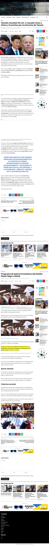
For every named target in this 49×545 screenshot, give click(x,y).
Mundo (2, 20)
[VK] (19, 195)
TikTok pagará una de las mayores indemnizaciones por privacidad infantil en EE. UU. (30, 255)
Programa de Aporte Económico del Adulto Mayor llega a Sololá (9, 201)
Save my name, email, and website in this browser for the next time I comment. (18, 235)
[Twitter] (37, 1)
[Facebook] (35, 1)
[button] (46, 17)
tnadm (6, 31)
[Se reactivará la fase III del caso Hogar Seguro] (37, 84)
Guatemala (42, 89)
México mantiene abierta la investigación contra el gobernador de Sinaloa (6, 254)
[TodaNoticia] (24, 8)
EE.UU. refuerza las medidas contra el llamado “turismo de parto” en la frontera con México (42, 255)
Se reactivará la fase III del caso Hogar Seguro (44, 85)
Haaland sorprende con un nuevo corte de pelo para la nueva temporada (44, 70)
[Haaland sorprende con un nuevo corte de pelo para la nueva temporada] (37, 69)
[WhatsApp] (22, 195)
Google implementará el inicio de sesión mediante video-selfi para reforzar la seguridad (44, 78)
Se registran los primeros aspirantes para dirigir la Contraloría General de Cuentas (18, 255)
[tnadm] (2, 31)
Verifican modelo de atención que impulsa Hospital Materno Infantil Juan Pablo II (43, 92)
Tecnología (41, 75)
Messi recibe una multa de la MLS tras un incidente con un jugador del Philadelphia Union (41, 63)
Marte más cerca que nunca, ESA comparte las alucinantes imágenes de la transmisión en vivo (26, 202)
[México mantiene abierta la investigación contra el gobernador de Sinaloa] (6, 248)
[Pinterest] (43, 31)
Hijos (26, 258)
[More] (46, 31)
